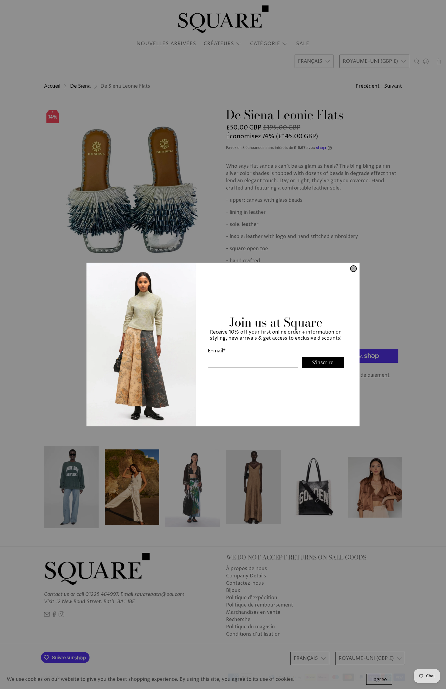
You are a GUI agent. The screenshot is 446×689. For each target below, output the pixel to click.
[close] (353, 269)
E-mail (216, 351)
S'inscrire (322, 362)
